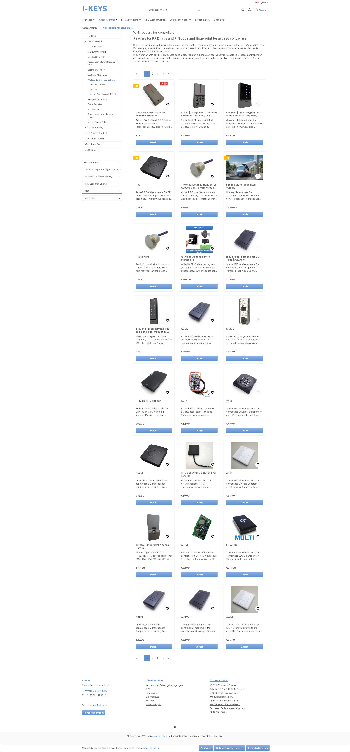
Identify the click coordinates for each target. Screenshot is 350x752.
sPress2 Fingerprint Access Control (152, 546)
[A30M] (154, 599)
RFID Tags (90, 35)
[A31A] (199, 383)
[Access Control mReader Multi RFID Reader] (154, 95)
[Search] (199, 9)
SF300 (230, 328)
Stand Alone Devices (97, 57)
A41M (229, 617)
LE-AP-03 (232, 544)
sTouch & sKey (92, 144)
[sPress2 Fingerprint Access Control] (154, 527)
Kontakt (150, 700)
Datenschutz (152, 696)
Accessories (93, 109)
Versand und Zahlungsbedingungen (164, 685)
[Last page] (169, 74)
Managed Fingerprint (97, 99)
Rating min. (89, 198)
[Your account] (249, 9)
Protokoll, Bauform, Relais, (98, 176)
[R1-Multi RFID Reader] (154, 383)
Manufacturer (91, 162)
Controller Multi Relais (97, 75)
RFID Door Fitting (94, 127)
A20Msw (186, 617)
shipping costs (159, 736)
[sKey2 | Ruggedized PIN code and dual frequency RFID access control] (199, 95)
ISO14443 (94, 89)
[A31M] (199, 527)
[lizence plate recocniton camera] (244, 167)
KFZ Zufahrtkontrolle (97, 52)
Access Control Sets (97, 122)
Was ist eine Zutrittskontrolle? (225, 704)
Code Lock (90, 149)
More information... (151, 748)
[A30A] (199, 311)
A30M (139, 617)
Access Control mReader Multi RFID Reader (151, 114)
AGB (148, 689)
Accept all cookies (258, 748)
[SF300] (244, 311)
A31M (184, 544)
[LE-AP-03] (244, 527)
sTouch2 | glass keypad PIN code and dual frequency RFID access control (243, 114)
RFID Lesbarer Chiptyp (96, 183)
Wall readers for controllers (101, 80)
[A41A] (244, 455)
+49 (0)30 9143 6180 (95, 690)
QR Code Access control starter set (196, 258)
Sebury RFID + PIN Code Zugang (227, 689)
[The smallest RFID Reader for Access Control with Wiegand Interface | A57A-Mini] (199, 167)
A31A (184, 400)
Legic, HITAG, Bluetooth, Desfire (103, 94)
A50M (139, 472)
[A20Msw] (199, 599)
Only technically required (229, 748)
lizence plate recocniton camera (241, 186)
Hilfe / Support (153, 704)
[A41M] (244, 599)
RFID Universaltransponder (224, 700)
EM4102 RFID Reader (98, 85)
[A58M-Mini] (154, 239)
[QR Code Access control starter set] (199, 239)
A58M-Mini (142, 256)
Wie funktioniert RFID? (221, 696)
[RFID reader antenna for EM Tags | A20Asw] (244, 239)
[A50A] (154, 167)
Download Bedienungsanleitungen (227, 708)
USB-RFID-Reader (94, 138)
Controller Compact (96, 70)
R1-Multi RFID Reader (148, 400)
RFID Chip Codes (218, 712)
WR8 (229, 400)
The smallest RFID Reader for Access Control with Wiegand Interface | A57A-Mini (199, 186)
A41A (229, 472)
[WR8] (244, 383)
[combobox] (171, 9)
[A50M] (154, 455)
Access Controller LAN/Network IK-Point (103, 63)
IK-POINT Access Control (223, 685)
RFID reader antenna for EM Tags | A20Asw (243, 258)
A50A (139, 184)
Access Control (93, 41)
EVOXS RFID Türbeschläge (224, 693)
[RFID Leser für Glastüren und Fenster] (199, 455)
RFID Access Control (96, 133)
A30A (184, 328)
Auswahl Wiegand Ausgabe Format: (102, 169)
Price (86, 191)
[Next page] (163, 74)
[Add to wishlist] (167, 104)
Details (154, 142)
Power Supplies (95, 104)
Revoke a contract (94, 712)
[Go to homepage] (95, 9)
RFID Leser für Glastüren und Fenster (198, 474)
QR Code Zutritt (95, 47)
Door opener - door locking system (100, 115)
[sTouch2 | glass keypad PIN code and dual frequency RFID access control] (244, 95)
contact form (100, 705)
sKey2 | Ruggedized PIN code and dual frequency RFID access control (199, 114)
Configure (205, 748)
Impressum (152, 693)
